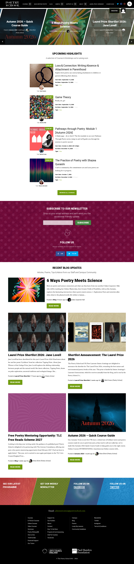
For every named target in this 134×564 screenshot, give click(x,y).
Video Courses (32, 526)
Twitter (114, 487)
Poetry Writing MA (33, 532)
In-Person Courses (33, 520)
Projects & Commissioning (55, 532)
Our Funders (51, 520)
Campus (57, 4)
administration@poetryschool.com (70, 510)
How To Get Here (52, 529)
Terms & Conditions (100, 526)
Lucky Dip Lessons (77, 526)
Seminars (31, 529)
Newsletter (97, 518)
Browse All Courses (67, 192)
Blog (51, 4)
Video (60, 85)
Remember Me (107, 36)
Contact (49, 526)
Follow (74, 253)
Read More (54, 306)
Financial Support (33, 540)
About (81, 4)
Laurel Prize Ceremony (96, 4)
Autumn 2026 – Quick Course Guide (91, 435)
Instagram (97, 523)
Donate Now (110, 4)
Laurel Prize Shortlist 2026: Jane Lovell (34, 355)
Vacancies (50, 537)
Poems (74, 523)
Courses (25, 4)
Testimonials (32, 537)
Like (61, 253)
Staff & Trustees (52, 535)
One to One (31, 535)
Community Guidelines (79, 529)
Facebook (79, 487)
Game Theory (63, 97)
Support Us (69, 4)
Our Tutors (31, 543)
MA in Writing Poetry (40, 4)
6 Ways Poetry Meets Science (74, 280)
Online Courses (32, 523)
